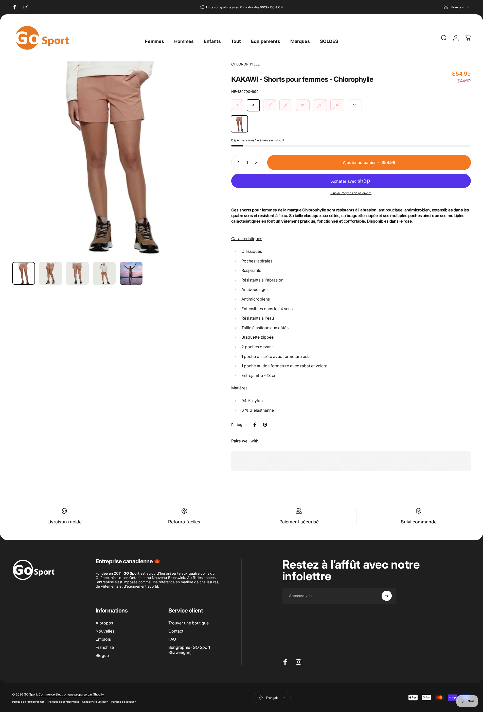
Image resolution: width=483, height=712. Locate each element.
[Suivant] (195, 172)
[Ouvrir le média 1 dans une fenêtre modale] (110, 159)
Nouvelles (105, 631)
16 (354, 105)
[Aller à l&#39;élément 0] (23, 273)
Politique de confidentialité (63, 701)
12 (319, 105)
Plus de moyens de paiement (350, 193)
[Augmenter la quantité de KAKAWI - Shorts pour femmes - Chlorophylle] (257, 162)
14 (337, 105)
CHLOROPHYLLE (245, 64)
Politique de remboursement (28, 701)
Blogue (102, 655)
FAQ (172, 639)
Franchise (105, 647)
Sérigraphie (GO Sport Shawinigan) (189, 650)
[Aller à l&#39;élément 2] (50, 273)
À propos (104, 622)
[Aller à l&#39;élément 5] (131, 273)
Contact (175, 631)
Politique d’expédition (123, 701)
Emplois (103, 639)
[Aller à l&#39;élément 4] (104, 273)
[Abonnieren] (387, 596)
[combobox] (457, 7)
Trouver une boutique (188, 622)
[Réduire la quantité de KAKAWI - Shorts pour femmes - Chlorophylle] (237, 162)
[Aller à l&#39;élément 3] (77, 273)
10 (302, 105)
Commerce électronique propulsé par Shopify (71, 694)
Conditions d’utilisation (95, 701)
